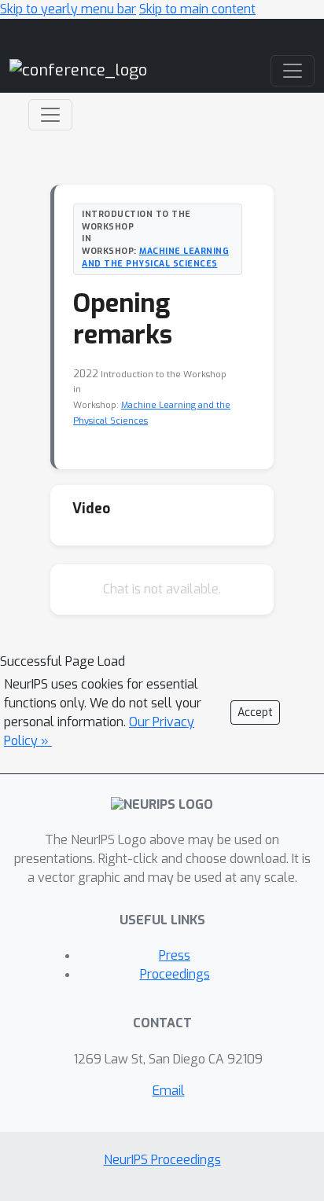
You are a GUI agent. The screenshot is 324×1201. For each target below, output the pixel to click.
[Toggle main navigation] (293, 70)
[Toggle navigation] (50, 114)
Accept (255, 712)
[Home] (78, 70)
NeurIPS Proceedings (162, 1159)
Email (169, 1090)
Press (174, 955)
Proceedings (175, 974)
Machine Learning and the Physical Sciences (155, 257)
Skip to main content (197, 9)
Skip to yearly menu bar (68, 9)
